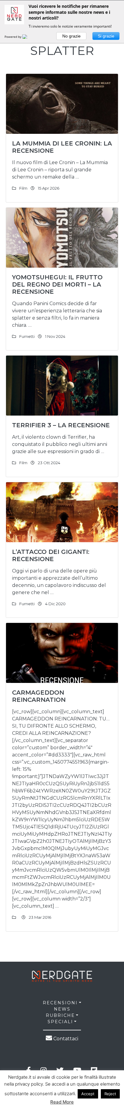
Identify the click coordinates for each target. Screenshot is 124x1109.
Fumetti (27, 336)
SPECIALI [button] (60, 1021)
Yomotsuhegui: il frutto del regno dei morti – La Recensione (57, 284)
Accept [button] (88, 1093)
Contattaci (65, 1038)
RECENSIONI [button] (60, 1002)
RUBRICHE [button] (60, 1015)
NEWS (62, 1009)
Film (23, 188)
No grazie (71, 36)
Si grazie (106, 36)
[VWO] (28, 37)
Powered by (13, 37)
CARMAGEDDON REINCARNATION (39, 696)
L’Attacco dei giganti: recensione (50, 555)
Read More (62, 1102)
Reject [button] (110, 1093)
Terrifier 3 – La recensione (61, 425)
